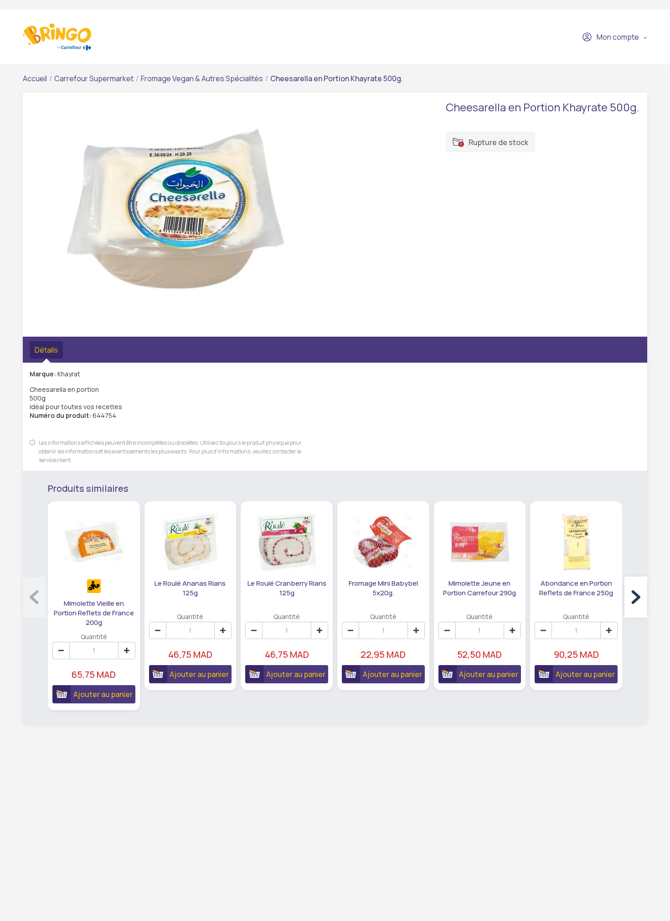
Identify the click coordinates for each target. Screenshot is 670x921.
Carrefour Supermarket (94, 78)
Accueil (35, 78)
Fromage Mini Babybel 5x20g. (383, 588)
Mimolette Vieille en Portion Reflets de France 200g (94, 612)
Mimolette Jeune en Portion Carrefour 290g (479, 588)
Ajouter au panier (103, 694)
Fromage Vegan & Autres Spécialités (202, 78)
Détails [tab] (46, 350)
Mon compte (618, 37)
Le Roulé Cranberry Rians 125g (286, 588)
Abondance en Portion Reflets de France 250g (576, 588)
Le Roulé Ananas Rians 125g (190, 588)
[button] (635, 597)
